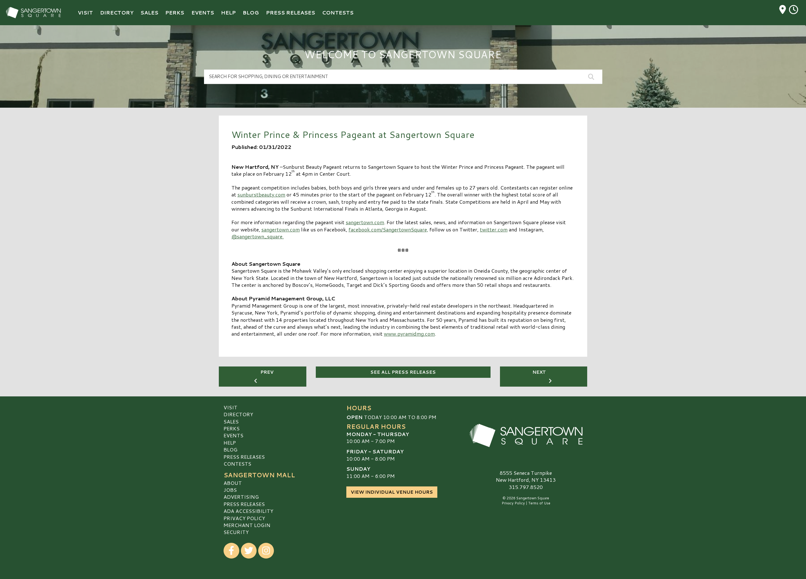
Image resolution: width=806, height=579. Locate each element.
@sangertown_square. (257, 236)
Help (230, 442)
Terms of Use (539, 503)
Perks (232, 428)
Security (236, 532)
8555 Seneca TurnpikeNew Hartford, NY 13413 (526, 476)
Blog (230, 449)
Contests (237, 463)
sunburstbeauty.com (261, 194)
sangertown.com (365, 222)
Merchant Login (247, 525)
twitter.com (494, 229)
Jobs (230, 489)
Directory (238, 414)
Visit (230, 407)
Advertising (241, 496)
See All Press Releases (403, 372)
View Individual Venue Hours (392, 492)
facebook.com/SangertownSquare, (388, 229)
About (233, 482)
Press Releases (244, 456)
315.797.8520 (526, 487)
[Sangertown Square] (525, 435)
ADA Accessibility (248, 510)
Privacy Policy (244, 518)
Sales (231, 421)
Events (233, 435)
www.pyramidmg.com (409, 333)
